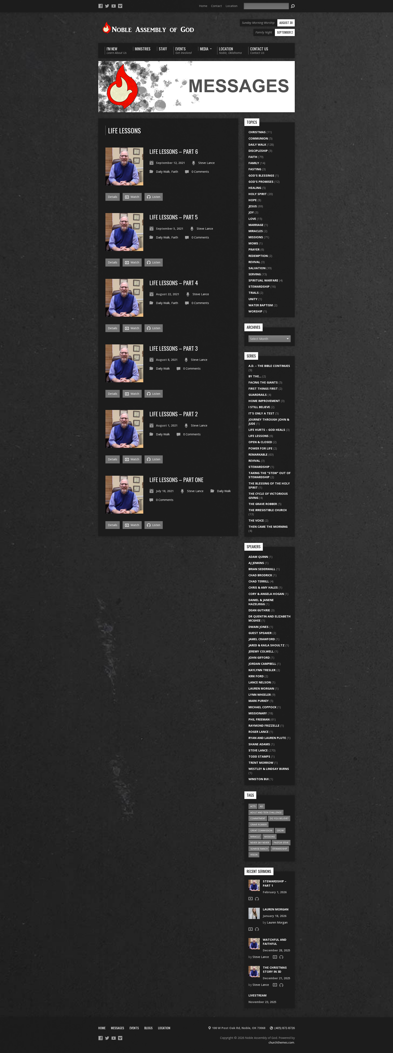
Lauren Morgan (261, 688)
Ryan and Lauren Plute (267, 738)
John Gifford (259, 657)
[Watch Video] (250, 898)
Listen (155, 197)
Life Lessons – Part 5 (173, 217)
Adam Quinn (258, 557)
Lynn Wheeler (259, 695)
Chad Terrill (258, 581)
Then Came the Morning (268, 527)
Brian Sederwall (261, 569)
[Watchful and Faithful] (254, 947)
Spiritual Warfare (263, 280)
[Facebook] (100, 6)
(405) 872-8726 (284, 1028)
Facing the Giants (263, 382)
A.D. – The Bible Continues (269, 366)
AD (261, 806)
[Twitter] (107, 6)
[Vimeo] (120, 6)
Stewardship (259, 286)
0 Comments (200, 172)
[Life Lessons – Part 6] (124, 183)
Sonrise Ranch (259, 848)
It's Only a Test (261, 413)
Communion (258, 138)
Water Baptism (260, 305)
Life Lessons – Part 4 (173, 282)
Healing (254, 188)
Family (253, 163)
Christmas (257, 132)
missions (269, 836)
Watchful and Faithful (274, 942)
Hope (252, 200)
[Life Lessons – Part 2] (124, 445)
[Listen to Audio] (257, 899)
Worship (255, 311)
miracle (255, 836)
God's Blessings (261, 175)
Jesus (252, 206)
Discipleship (258, 151)
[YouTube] (114, 6)
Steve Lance (206, 163)
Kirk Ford (256, 676)
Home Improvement (264, 401)
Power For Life (260, 448)
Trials (253, 293)
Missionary (257, 713)
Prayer (254, 249)
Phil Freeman (259, 719)
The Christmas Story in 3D (275, 970)
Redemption (258, 256)
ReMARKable (258, 454)
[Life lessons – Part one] (124, 511)
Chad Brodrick (260, 575)
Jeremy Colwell (261, 651)
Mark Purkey (258, 701)
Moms (253, 243)
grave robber (258, 824)
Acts (252, 806)
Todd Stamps (259, 756)
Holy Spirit (257, 194)
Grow (280, 830)
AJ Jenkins (256, 563)
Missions (255, 237)
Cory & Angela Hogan (266, 594)
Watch (134, 197)
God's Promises (260, 182)
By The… (254, 376)
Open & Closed (260, 442)
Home (203, 6)
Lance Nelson (259, 682)
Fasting (254, 169)
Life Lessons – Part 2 (173, 414)
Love (252, 219)
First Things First (263, 388)
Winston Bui (258, 779)
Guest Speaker (260, 633)
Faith (174, 172)
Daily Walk (163, 172)
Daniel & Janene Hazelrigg (261, 602)
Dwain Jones (258, 627)
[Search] (293, 6)
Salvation (256, 268)
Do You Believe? (279, 818)
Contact (216, 6)
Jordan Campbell (262, 664)
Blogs (148, 1027)
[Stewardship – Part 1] (254, 889)
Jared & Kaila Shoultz (266, 645)
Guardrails (257, 395)
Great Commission (261, 830)
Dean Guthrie (259, 610)
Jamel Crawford (261, 639)
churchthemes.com (281, 1042)
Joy (251, 212)
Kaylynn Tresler (262, 670)
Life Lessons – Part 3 (173, 348)
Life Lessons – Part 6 (173, 151)
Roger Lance (258, 732)
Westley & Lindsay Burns (268, 769)
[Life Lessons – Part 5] (124, 249)
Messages (117, 1027)
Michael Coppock (262, 707)
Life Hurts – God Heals (266, 430)
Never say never (259, 842)
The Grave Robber (262, 504)
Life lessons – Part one (176, 479)
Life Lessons (258, 436)
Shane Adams (259, 744)
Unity (252, 299)
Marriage (255, 225)
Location (231, 6)
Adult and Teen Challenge (266, 812)
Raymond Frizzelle (263, 725)
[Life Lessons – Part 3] (124, 380)
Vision (253, 854)
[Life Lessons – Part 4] (124, 314)
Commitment (257, 818)
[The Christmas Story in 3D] (254, 975)
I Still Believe (259, 407)
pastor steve (281, 842)
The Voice (256, 520)
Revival (254, 262)
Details (112, 197)
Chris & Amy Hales (263, 587)
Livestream (257, 995)
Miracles (255, 231)
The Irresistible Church (267, 510)
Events (134, 1027)
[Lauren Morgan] (254, 917)
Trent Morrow (260, 763)
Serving (254, 274)
